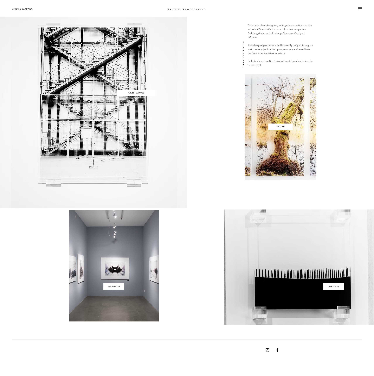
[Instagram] (267, 350)
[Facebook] (277, 350)
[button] (360, 8)
